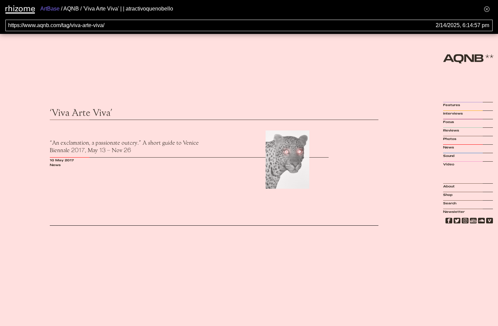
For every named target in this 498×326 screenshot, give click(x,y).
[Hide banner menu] (487, 9)
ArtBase (50, 9)
